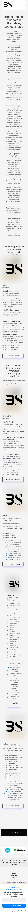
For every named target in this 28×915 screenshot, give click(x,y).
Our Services (14, 832)
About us (14, 875)
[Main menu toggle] (24, 5)
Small (4, 515)
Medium (10, 595)
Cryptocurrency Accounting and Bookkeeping (14, 882)
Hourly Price (7, 416)
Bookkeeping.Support (12, 33)
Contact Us (14, 877)
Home (14, 873)
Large (4, 742)
